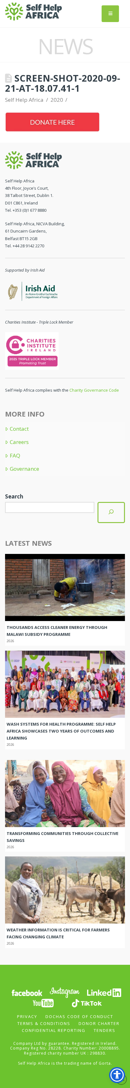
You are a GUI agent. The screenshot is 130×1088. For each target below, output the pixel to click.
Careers (19, 442)
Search (14, 496)
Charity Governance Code (94, 390)
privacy (27, 1016)
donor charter (99, 1023)
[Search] (111, 512)
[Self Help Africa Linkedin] (103, 992)
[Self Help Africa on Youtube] (43, 1002)
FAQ (15, 455)
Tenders (104, 1030)
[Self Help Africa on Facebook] (27, 992)
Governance (24, 469)
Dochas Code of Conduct (79, 1016)
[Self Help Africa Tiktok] (87, 1002)
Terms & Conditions (43, 1023)
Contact (19, 429)
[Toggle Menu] (110, 13)
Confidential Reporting (54, 1030)
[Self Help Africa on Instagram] (65, 992)
